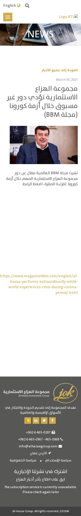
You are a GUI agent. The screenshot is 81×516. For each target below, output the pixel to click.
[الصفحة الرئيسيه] (68, 17)
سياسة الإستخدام (58, 460)
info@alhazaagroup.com (38, 446)
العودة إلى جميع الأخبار (59, 70)
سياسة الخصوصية (23, 460)
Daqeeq (27, 420)
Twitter (44, 420)
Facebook (52, 420)
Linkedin (36, 420)
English (9, 6)
